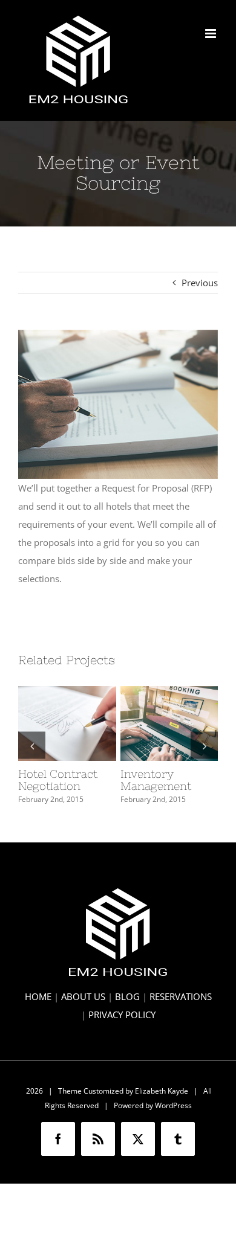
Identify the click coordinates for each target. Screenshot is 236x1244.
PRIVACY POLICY (122, 1014)
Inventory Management (166, 705)
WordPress (173, 1105)
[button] (31, 745)
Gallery (67, 741)
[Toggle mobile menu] (211, 33)
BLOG (127, 996)
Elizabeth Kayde (161, 1091)
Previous (200, 283)
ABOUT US (83, 996)
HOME (38, 996)
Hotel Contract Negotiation (64, 705)
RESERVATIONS (180, 996)
